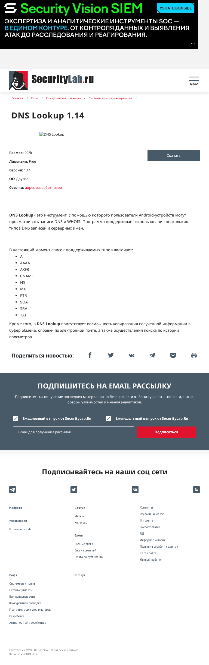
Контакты (146, 507)
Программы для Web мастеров (30, 609)
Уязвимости (18, 521)
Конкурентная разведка (25, 603)
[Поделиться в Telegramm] (151, 355)
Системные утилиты (22, 583)
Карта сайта (148, 553)
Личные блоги (84, 544)
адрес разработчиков (43, 187)
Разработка (16, 616)
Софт (13, 575)
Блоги (79, 535)
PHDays (80, 575)
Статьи (80, 508)
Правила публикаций (89, 557)
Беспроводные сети (22, 596)
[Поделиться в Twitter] (110, 355)
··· (193, 43)
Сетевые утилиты (21, 590)
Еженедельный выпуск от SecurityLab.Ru (151, 418)
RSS (142, 533)
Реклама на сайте (152, 514)
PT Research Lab (20, 529)
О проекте (146, 520)
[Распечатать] (193, 355)
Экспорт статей (150, 527)
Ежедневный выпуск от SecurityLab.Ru (57, 418)
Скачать (173, 155)
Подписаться (166, 431)
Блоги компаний (85, 550)
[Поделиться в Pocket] (172, 355)
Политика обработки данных (159, 546)
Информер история (152, 540)
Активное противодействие (27, 623)
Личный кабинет (151, 560)
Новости (15, 508)
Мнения (80, 516)
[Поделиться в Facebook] (89, 355)
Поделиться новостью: (42, 355)
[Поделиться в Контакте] (131, 355)
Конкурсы (81, 523)
